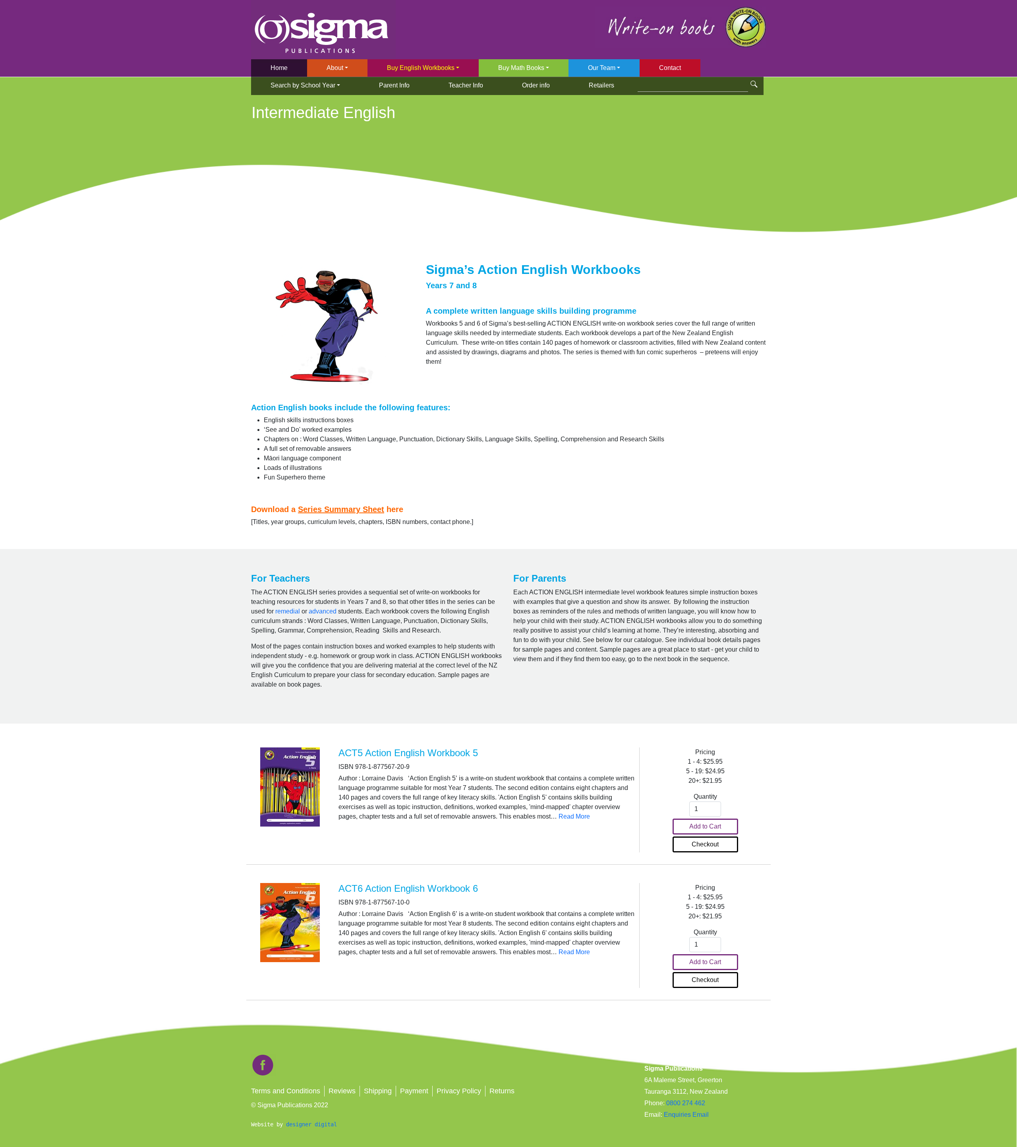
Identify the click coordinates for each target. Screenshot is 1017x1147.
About (335, 67)
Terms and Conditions (285, 1091)
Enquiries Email (685, 1114)
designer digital (311, 1124)
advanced (322, 611)
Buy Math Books (521, 67)
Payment (414, 1091)
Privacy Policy (459, 1091)
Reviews (342, 1091)
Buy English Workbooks (420, 67)
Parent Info (394, 85)
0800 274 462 (685, 1103)
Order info (536, 85)
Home (279, 67)
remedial (287, 611)
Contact (670, 67)
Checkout (705, 844)
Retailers (601, 85)
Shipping (378, 1091)
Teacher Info (466, 85)
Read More (574, 816)
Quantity (705, 796)
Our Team (601, 67)
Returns (501, 1091)
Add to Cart (705, 826)
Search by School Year (303, 85)
